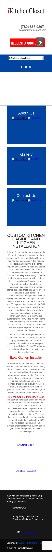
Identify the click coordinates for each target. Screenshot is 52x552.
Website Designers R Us (30, 543)
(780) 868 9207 (32, 27)
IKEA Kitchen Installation (17, 496)
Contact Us (20, 502)
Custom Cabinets (34, 499)
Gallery (9, 502)
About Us (36, 496)
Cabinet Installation (15, 499)
